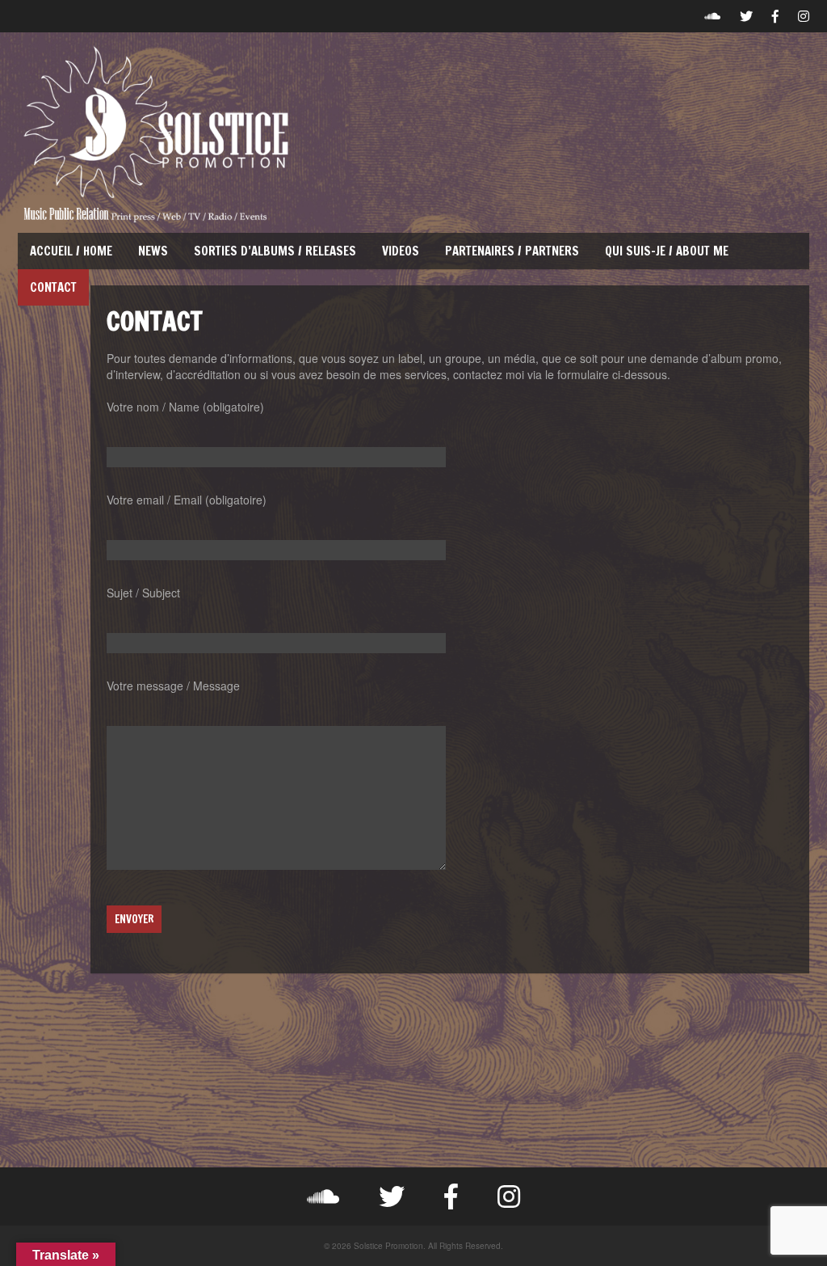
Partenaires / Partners (512, 251)
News (153, 251)
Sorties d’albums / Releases (275, 251)
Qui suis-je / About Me (666, 251)
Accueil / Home (71, 251)
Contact (53, 287)
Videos (400, 251)
